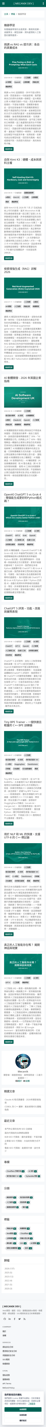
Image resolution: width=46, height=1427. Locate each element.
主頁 (6, 14)
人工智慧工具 (19, 540)
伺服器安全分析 (9, 1355)
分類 (6, 1188)
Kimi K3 (16, 197)
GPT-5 (17, 535)
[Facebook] (15, 1319)
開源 (7, 202)
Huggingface (20, 764)
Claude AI (17, 420)
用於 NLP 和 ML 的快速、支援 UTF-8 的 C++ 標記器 (22, 835)
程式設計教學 (10, 416)
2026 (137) (9, 1268)
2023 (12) (9, 1276)
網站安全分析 (8, 1347)
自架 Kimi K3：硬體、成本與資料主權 (22, 161)
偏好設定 (23, 1420)
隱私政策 (6, 1375)
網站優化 (11, 1243)
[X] (19, 1319)
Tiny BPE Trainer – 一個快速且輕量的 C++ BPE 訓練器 (23, 723)
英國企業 (36, 82)
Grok (24, 535)
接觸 (28, 1081)
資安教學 (24, 1202)
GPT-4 (8, 982)
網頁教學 (11, 1197)
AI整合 (35, 78)
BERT (7, 876)
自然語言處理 (10, 544)
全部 (28, 1248)
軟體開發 (36, 306)
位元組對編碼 (27, 769)
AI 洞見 (20, 416)
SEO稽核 (6, 1359)
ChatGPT (9, 535)
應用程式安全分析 (10, 1351)
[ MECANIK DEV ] (24, 3)
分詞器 (8, 769)
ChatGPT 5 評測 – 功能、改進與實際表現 (22, 609)
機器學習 (9, 87)
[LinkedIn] (10, 1319)
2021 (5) (8, 1284)
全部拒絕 (23, 1415)
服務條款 (6, 1379)
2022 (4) (8, 1280)
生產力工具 (31, 540)
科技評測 (21, 544)
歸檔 (6, 1260)
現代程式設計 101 (32, 760)
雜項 (25, 1207)
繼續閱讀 (8, 149)
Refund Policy (8, 1388)
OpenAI (17, 82)
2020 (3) (8, 1288)
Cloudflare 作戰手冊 (15, 1171)
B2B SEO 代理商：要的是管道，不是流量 (23, 1137)
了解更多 (31, 1403)
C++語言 (9, 764)
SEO (23, 1243)
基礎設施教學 (28, 193)
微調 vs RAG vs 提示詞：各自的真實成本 (21, 46)
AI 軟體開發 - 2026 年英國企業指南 (22, 379)
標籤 (13, 14)
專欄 (6, 1162)
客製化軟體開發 (13, 1248)
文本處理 (16, 769)
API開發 (8, 82)
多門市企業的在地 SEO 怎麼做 (18, 1129)
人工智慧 (27, 78)
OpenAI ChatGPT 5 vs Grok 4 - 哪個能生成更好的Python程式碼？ (23, 498)
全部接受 (23, 1409)
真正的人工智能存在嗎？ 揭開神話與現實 (22, 946)
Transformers (33, 764)
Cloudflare (26, 1233)
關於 (20, 1081)
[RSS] (24, 1319)
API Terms (7, 1383)
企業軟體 (26, 82)
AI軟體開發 (30, 416)
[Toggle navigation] (3, 3)
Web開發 (11, 1233)
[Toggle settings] (43, 3)
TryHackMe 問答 (32, 1176)
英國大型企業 (26, 1238)
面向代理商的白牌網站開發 (17, 1133)
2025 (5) (8, 1272)
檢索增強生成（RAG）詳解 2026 (20, 270)
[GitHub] (5, 1319)
